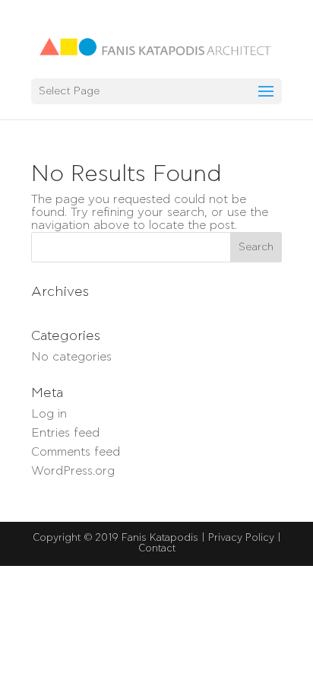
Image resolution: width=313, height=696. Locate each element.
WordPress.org (73, 471)
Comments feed (75, 452)
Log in (49, 414)
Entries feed (65, 433)
